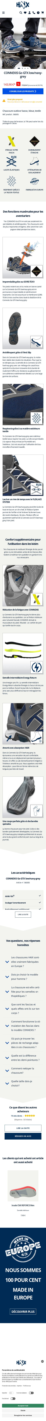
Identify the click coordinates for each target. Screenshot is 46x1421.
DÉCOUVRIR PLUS (23, 1312)
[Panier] (42, 13)
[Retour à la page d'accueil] (23, 5)
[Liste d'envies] (25, 13)
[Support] (34, 13)
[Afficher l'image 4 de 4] (27, 68)
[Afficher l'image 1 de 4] (19, 68)
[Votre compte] (29, 13)
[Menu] (3, 13)
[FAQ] (38, 13)
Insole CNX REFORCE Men (23, 1205)
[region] (23, 43)
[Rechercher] (21, 13)
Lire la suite (23, 914)
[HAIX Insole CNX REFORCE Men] (23, 1185)
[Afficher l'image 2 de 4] (22, 68)
